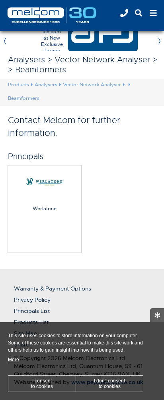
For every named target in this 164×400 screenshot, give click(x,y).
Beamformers (23, 98)
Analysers (46, 85)
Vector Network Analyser (92, 85)
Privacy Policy (32, 299)
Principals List (32, 310)
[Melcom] (62, 15)
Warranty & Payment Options (52, 288)
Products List (31, 322)
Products (18, 85)
